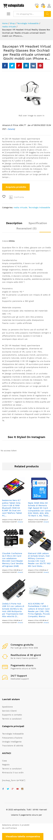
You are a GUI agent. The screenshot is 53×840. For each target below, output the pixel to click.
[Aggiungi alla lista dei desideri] (4, 196)
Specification (38, 223)
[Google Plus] (12, 789)
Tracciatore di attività (12, 745)
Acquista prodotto (16, 187)
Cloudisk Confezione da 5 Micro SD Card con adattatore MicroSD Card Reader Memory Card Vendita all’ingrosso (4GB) (12, 559)
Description (14, 223)
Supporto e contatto (12, 715)
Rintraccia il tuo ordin (13, 772)
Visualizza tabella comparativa (23, 836)
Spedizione (7, 707)
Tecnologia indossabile (39, 207)
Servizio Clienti (9, 711)
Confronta (19, 197)
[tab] (14, 224)
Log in (49, 7)
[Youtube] (17, 789)
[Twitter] (8, 789)
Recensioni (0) (26, 228)
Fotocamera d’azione (12, 738)
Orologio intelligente (11, 742)
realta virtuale (20, 207)
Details (20, 522)
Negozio (5, 764)
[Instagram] (22, 789)
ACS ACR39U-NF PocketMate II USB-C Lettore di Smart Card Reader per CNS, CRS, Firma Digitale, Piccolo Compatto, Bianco (39, 610)
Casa (4, 761)
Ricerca (47, 14)
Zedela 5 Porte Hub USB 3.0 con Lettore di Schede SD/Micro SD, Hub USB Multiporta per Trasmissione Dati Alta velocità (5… (13, 610)
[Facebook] (3, 789)
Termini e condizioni (12, 719)
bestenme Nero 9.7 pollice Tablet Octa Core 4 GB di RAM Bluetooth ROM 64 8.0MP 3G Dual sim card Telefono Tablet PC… (12, 508)
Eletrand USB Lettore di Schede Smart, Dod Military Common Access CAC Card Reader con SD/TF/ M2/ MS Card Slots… (39, 559)
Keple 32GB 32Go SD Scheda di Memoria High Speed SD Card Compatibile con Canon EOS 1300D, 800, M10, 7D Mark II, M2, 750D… (39, 509)
